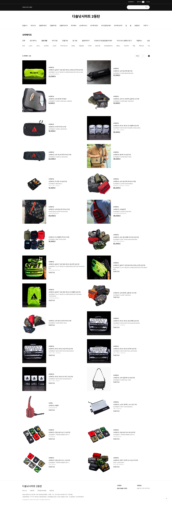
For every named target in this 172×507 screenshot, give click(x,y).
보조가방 (44, 41)
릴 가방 (75, 41)
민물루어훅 (53, 25)
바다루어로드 (94, 25)
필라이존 (97, 46)
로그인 (148, 2)
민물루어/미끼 (64, 25)
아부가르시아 (63, 46)
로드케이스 (33, 41)
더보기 (146, 25)
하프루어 (126, 46)
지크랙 (89, 46)
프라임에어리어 (108, 46)
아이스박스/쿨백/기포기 (124, 41)
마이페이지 (131, 2)
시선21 (54, 46)
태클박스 (139, 41)
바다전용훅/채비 (106, 25)
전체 (23, 41)
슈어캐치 (46, 46)
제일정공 (81, 46)
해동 (134, 46)
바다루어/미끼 (118, 25)
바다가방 (55, 41)
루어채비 (73, 25)
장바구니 (140, 2)
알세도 (73, 46)
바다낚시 (33, 25)
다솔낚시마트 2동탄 (86, 16)
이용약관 (32, 490)
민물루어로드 (43, 25)
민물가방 (65, 41)
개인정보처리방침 (41, 490)
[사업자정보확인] (42, 497)
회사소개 (24, 490)
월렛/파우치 (85, 41)
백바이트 (141, 46)
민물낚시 (24, 25)
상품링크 (53, 72)
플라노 (118, 46)
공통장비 (137, 25)
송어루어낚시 (83, 25)
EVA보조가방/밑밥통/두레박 (103, 41)
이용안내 (51, 490)
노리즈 (30, 46)
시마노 (38, 46)
